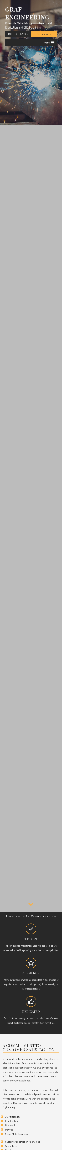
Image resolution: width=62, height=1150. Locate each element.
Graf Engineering (27, 13)
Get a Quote (44, 34)
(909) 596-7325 (18, 34)
